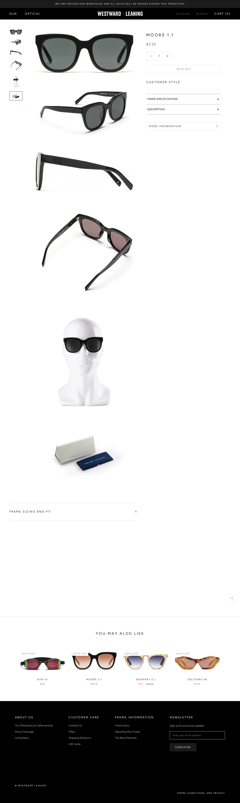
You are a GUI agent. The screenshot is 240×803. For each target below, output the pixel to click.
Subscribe (183, 747)
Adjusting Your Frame (127, 731)
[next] (228, 663)
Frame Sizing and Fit (30, 511)
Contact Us (75, 725)
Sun (13, 13)
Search (202, 13)
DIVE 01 (42, 679)
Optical (32, 13)
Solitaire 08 (197, 679)
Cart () (222, 13)
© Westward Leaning (30, 785)
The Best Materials (126, 738)
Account (183, 13)
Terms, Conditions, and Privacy (201, 793)
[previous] (12, 663)
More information (165, 126)
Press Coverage (24, 731)
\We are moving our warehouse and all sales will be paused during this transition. (120, 4)
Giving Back (22, 738)
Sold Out (184, 69)
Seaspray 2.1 (146, 679)
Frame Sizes (122, 725)
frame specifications (183, 99)
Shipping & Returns (80, 738)
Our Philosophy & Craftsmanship (34, 725)
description (183, 109)
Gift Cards (75, 744)
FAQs (72, 731)
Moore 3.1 (94, 679)
